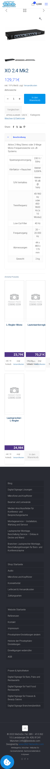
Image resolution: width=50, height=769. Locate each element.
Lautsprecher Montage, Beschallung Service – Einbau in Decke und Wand (23, 534)
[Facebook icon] (25, 759)
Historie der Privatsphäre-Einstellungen (20, 643)
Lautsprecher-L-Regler (14, 419)
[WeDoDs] (9, 4)
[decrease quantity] (7, 99)
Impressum (13, 628)
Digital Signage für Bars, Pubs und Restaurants (24, 679)
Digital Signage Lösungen (20, 489)
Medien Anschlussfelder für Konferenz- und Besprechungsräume (21, 511)
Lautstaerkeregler (37, 325)
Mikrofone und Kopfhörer (20, 496)
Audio (10, 570)
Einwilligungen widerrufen (20, 650)
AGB (10, 656)
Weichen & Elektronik (15, 118)
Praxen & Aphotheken (18, 670)
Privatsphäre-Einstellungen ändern (24, 634)
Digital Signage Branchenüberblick (24, 705)
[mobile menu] (46, 4)
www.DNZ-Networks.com (31, 744)
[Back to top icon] (25, 728)
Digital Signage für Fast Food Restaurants (22, 688)
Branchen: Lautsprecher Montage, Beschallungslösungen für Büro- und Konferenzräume (25, 547)
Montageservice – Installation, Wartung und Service (22, 523)
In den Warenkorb (34, 99)
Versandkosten (30, 85)
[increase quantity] (19, 99)
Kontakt (11, 622)
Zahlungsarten (15, 595)
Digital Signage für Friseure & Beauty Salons (21, 698)
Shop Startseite (15, 564)
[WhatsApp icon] (22, 759)
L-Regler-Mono (14, 325)
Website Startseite (17, 609)
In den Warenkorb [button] (33, 456)
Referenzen (13, 616)
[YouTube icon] (28, 759)
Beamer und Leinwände (19, 502)
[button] (40, 19)
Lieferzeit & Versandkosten (21, 589)
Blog (10, 483)
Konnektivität (14, 583)
